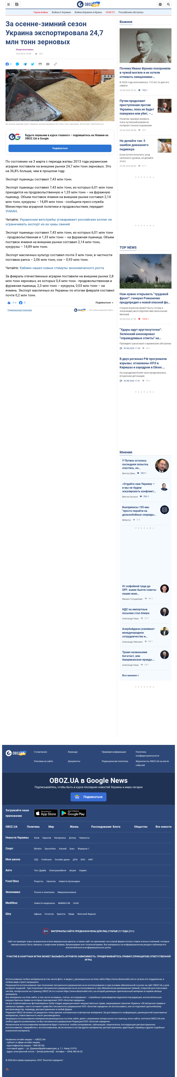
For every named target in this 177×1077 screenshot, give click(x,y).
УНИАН (11, 211)
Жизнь (74, 826)
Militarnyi (126, 520)
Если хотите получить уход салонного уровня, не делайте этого (136, 158)
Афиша (37, 914)
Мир (51, 826)
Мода (71, 914)
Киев (36, 837)
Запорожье (60, 837)
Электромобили (57, 870)
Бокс (72, 848)
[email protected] (45, 1051)
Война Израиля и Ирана (88, 12)
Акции (72, 870)
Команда (72, 752)
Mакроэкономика (24, 49)
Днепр (72, 837)
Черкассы (84, 837)
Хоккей (63, 848)
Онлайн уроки (62, 859)
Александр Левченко (132, 642)
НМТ (90, 859)
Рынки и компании (44, 892)
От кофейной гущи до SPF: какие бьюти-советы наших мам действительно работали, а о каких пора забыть (139, 590)
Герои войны (41, 12)
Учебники (46, 859)
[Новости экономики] (80, 311)
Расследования (101, 826)
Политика (33, 826)
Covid (75, 903)
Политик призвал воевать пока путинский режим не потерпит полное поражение (136, 122)
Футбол (38, 848)
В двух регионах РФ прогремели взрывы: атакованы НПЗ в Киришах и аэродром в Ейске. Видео (143, 363)
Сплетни (49, 914)
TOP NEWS (128, 247)
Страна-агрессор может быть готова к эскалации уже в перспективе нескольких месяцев (143, 311)
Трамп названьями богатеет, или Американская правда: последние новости (137, 656)
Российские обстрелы (131, 12)
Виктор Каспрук (130, 497)
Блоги (116, 826)
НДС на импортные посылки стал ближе (136, 611)
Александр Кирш (130, 618)
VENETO (110, 12)
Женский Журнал (86, 914)
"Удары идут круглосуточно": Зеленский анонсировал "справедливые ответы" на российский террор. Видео (141, 334)
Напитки (51, 881)
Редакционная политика (20, 310)
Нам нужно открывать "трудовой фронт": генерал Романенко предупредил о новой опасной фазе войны (145, 298)
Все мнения (129, 675)
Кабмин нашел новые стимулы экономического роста (62, 268)
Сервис (83, 870)
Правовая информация (114, 752)
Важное (126, 22)
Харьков (46, 837)
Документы (74, 761)
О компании (40, 752)
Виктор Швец (128, 473)
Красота (61, 914)
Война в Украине (61, 12)
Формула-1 (83, 848)
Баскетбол (50, 848)
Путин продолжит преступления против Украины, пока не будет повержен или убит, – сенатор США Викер (137, 107)
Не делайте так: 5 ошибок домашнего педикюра (134, 145)
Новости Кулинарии (69, 881)
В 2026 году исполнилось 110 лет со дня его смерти (144, 84)
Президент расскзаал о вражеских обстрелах (145, 343)
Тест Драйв (40, 870)
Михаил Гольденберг (132, 599)
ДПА (75, 859)
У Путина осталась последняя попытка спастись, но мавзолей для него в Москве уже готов (135, 464)
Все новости (163, 826)
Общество (140, 826)
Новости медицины (44, 903)
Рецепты (38, 881)
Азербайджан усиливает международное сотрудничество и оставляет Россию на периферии (138, 632)
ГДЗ (36, 859)
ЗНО (83, 859)
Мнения (126, 452)
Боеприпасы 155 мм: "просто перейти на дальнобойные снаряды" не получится (138, 511)
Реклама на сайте (43, 761)
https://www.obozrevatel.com (119, 979)
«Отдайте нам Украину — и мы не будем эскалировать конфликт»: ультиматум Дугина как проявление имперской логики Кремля (139, 487)
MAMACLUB (64, 903)
